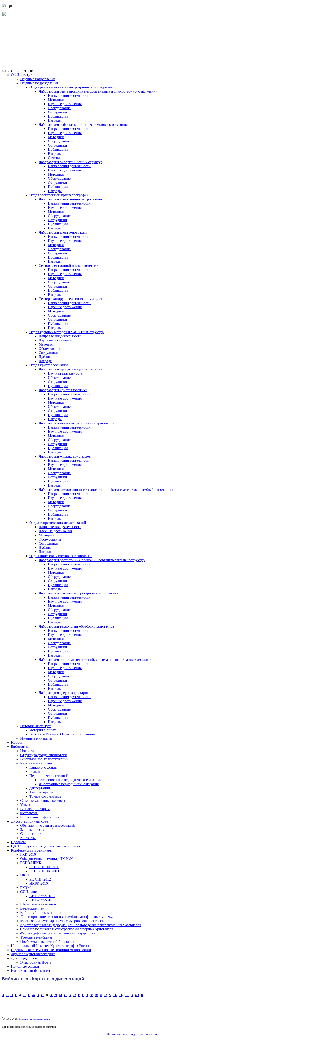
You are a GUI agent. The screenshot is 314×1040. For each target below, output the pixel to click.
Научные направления (37, 79)
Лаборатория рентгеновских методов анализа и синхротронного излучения (98, 91)
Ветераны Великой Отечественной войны (62, 734)
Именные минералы (36, 738)
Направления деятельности (69, 95)
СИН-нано (28, 892)
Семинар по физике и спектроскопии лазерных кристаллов (66, 929)
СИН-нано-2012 (42, 900)
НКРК (25, 875)
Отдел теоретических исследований (57, 523)
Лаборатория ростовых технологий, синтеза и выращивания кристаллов (95, 659)
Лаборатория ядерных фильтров (64, 693)
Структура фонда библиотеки (43, 755)
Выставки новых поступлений (44, 759)
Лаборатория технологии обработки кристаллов (76, 626)
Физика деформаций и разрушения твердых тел (57, 933)
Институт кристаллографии (34, 1018)
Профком (18, 842)
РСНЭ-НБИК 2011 (44, 867)
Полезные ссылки (25, 966)
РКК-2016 (28, 854)
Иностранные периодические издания (69, 784)
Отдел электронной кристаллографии (59, 195)
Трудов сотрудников (45, 796)
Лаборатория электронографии (63, 232)
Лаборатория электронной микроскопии (70, 199)
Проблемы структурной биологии (47, 941)
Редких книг (39, 771)
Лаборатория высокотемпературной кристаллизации (80, 593)
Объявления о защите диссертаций (47, 825)
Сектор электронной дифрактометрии (68, 265)
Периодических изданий (48, 776)
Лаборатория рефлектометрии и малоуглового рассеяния (83, 124)
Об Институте (22, 75)
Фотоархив (29, 813)
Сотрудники (57, 112)
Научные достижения (65, 104)
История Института (35, 726)
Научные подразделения (39, 83)
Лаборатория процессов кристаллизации (71, 369)
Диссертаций (39, 788)
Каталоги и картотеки (37, 763)
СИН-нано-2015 (42, 896)
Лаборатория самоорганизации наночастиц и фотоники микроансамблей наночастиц (106, 489)
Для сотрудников (24, 958)
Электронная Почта (35, 962)
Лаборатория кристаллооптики (63, 390)
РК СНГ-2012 (40, 879)
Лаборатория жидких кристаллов (65, 456)
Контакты (28, 838)
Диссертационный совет (30, 821)
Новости (18, 742)
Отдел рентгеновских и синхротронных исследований (72, 87)
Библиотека (20, 747)
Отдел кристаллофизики (48, 365)
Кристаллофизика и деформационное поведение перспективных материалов (80, 925)
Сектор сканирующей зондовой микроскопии (75, 299)
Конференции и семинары (31, 850)
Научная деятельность (65, 373)
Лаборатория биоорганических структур (70, 162)
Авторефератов (41, 792)
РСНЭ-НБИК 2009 (44, 871)
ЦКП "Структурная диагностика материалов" (47, 846)
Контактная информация (39, 817)
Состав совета (31, 834)
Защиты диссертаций (37, 829)
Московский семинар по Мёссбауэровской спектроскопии (65, 921)
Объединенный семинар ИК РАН (46, 859)
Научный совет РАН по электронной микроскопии (51, 950)
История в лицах (42, 730)
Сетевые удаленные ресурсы (42, 800)
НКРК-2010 (38, 883)
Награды (55, 120)
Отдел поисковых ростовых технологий (60, 556)
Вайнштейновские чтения (40, 912)
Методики (56, 100)
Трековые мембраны (36, 937)
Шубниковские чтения (38, 904)
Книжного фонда (43, 767)
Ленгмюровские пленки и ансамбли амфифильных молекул (67, 917)
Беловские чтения (34, 908)
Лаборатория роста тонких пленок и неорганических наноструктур (92, 560)
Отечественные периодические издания (70, 780)
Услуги (25, 805)
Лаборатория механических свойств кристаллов (76, 423)
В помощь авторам (35, 809)
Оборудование (59, 108)
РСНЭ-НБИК (30, 863)
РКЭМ (25, 888)
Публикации (58, 116)
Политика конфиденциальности (132, 1034)
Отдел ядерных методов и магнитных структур (66, 332)
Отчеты (54, 158)
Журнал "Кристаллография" (33, 954)
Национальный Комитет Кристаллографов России (50, 946)
